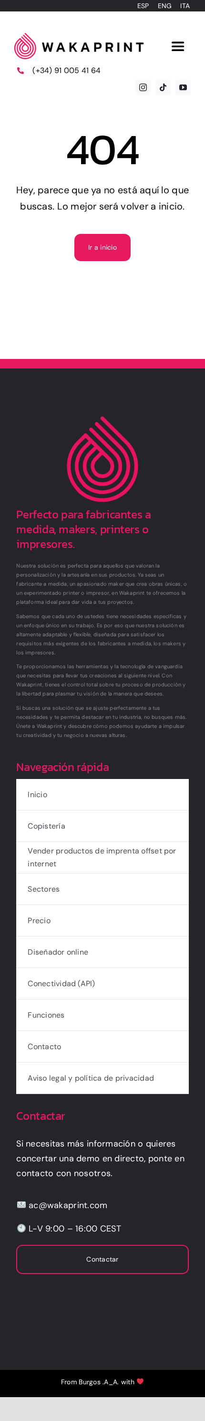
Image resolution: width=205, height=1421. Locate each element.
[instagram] (143, 87)
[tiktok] (163, 87)
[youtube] (183, 87)
